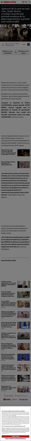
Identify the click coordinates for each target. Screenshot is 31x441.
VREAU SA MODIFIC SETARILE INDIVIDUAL (15, 438)
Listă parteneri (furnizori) (5, 433)
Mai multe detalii (14, 415)
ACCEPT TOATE (15, 436)
